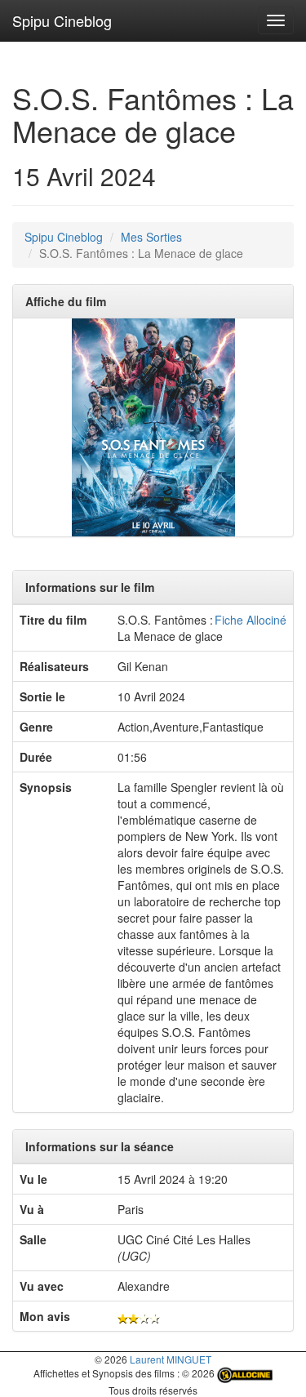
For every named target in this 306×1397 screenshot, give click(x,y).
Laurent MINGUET (170, 1359)
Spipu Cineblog (62, 20)
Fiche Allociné (250, 620)
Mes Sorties (151, 237)
